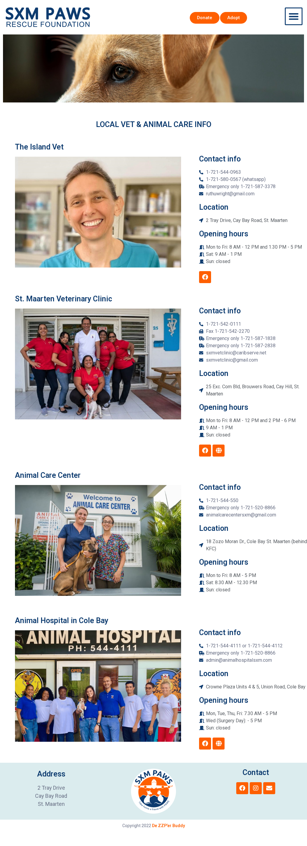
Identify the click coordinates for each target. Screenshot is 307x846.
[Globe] (219, 451)
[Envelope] (269, 788)
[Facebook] (205, 277)
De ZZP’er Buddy (168, 825)
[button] (294, 16)
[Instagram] (256, 788)
